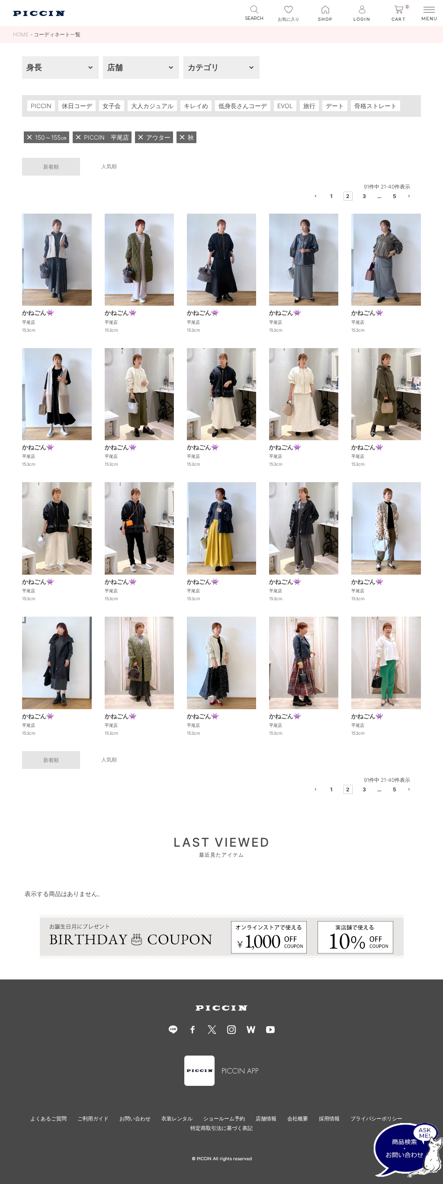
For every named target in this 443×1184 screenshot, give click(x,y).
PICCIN (41, 105)
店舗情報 (266, 1118)
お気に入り (288, 19)
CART (400, 14)
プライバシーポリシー (376, 1118)
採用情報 (329, 1118)
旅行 (309, 105)
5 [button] (394, 196)
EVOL (285, 105)
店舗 (115, 67)
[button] (316, 197)
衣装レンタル (177, 1118)
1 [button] (331, 196)
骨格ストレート (375, 105)
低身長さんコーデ (242, 105)
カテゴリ (203, 67)
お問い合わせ (135, 1118)
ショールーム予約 (224, 1118)
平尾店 (28, 322)
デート (335, 105)
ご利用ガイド (93, 1118)
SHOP (325, 19)
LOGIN (361, 19)
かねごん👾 (38, 312)
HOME (21, 34)
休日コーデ (77, 105)
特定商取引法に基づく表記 (221, 1128)
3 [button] (364, 196)
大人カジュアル (152, 105)
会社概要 (297, 1118)
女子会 (112, 105)
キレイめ (196, 105)
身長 (34, 67)
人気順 (109, 166)
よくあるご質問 (48, 1118)
